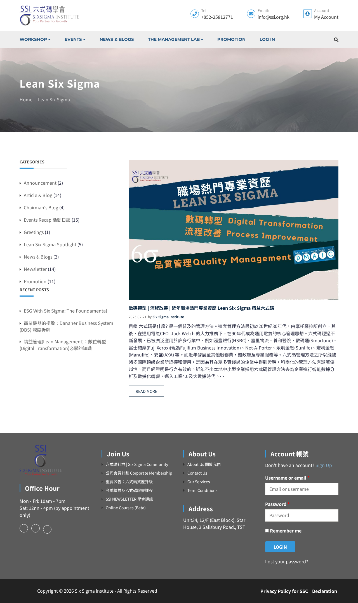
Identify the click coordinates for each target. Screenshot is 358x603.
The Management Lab (174, 39)
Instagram (35, 528)
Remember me (285, 530)
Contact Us (197, 473)
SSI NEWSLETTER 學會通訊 (129, 499)
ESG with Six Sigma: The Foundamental (65, 310)
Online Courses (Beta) (126, 507)
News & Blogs (117, 39)
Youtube (47, 529)
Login (280, 546)
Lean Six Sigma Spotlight (50, 244)
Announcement (40, 182)
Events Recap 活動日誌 (47, 219)
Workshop (33, 39)
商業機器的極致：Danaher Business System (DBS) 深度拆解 (66, 326)
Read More (146, 391)
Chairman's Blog (41, 207)
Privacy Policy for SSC (284, 591)
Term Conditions (202, 490)
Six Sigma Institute (168, 316)
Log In (267, 39)
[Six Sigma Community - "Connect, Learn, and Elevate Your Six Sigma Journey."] (49, 15)
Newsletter (35, 269)
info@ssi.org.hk (273, 16)
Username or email (287, 477)
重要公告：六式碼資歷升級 (129, 481)
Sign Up (323, 465)
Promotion (231, 39)
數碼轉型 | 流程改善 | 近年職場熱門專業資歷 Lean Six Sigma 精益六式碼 (201, 307)
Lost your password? (286, 561)
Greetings (34, 232)
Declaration (324, 591)
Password (277, 504)
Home (26, 99)
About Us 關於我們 (204, 464)
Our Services (198, 481)
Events (73, 39)
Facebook (24, 528)
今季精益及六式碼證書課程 (129, 490)
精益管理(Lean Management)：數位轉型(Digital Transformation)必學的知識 (63, 344)
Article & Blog (38, 195)
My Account (326, 16)
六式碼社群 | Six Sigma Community (137, 464)
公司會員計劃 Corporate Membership (139, 473)
